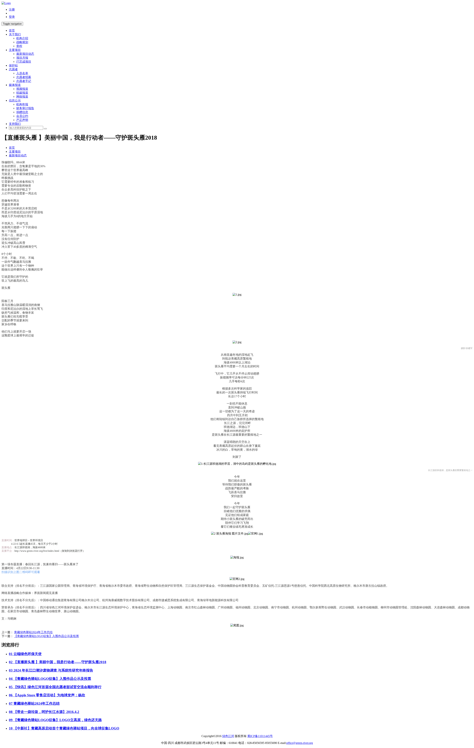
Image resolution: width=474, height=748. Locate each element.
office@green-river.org (299, 742)
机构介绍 (22, 38)
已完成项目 (23, 61)
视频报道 (22, 88)
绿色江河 (228, 736)
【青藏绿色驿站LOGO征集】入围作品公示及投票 (46, 636)
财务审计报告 (25, 108)
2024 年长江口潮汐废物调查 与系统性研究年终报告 (51, 670)
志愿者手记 (23, 81)
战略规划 (22, 42)
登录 (12, 16)
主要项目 (15, 49)
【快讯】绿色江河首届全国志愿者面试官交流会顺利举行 (55, 687)
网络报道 (22, 96)
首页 (12, 30)
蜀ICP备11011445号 (260, 736)
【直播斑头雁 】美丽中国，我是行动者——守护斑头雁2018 (57, 662)
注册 (12, 9)
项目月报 (22, 57)
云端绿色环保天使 (25, 654)
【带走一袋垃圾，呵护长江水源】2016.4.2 (44, 712)
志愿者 (13, 69)
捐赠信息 (22, 112)
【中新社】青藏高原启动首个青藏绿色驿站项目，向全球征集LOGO (64, 728)
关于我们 (15, 34)
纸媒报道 (22, 92)
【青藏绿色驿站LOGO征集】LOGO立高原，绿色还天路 (55, 720)
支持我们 (15, 123)
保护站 (13, 65)
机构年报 (22, 104)
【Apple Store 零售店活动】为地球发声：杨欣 (47, 695)
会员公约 (22, 116)
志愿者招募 (23, 77)
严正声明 (22, 119)
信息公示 (15, 100)
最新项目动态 (25, 53)
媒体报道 (15, 84)
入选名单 (22, 73)
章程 (19, 46)
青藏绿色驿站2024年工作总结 (33, 632)
